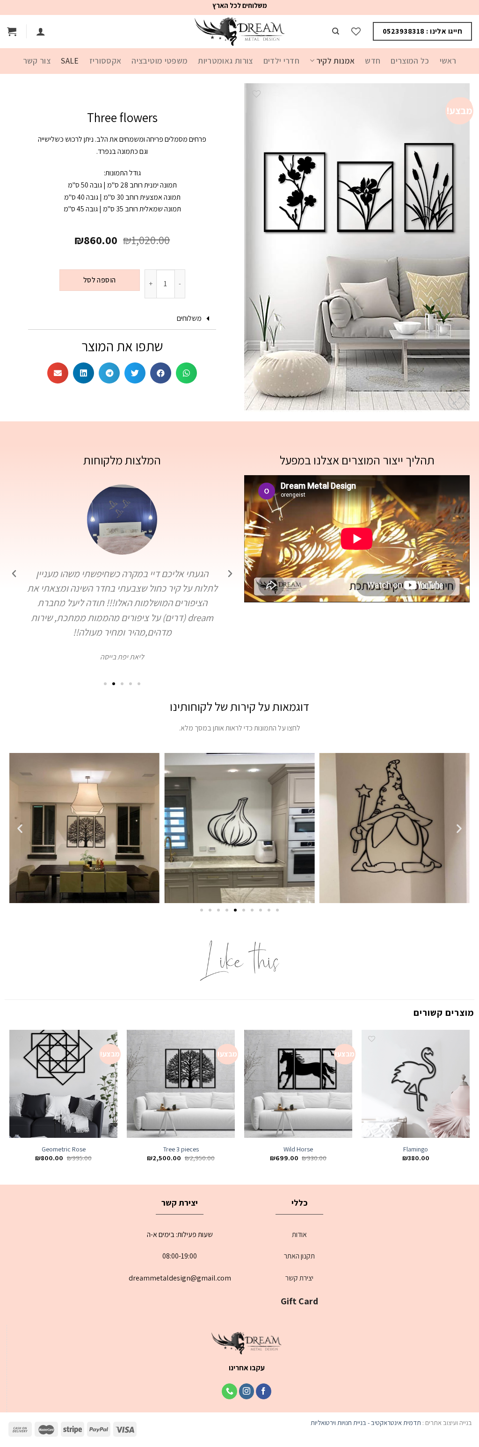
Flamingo (415, 1149)
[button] (139, 683)
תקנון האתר (299, 1256)
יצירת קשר (299, 1278)
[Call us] (229, 1391)
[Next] (10, 1104)
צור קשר (37, 60)
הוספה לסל (99, 280)
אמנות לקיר (335, 60)
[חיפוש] (335, 31)
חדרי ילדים (281, 60)
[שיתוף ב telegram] (109, 372)
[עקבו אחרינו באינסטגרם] (246, 1391)
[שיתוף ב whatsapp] (186, 372)
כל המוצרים (410, 60)
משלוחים (189, 318)
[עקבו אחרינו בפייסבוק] (263, 1391)
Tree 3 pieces (181, 1149)
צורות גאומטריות (225, 60)
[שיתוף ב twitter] (134, 372)
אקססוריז (105, 60)
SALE (70, 60)
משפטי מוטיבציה (159, 60)
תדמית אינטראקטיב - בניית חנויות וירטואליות (366, 1422)
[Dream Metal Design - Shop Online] (239, 31)
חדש (372, 60)
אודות (299, 1234)
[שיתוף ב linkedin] (83, 372)
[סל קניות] (11, 31)
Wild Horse (298, 1149)
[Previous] (469, 1104)
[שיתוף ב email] (57, 372)
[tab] (122, 319)
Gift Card (299, 1301)
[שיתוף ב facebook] (160, 372)
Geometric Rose (64, 1149)
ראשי (448, 60)
